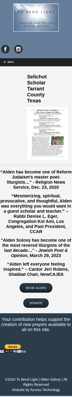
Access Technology (45, 390)
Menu (11, 62)
